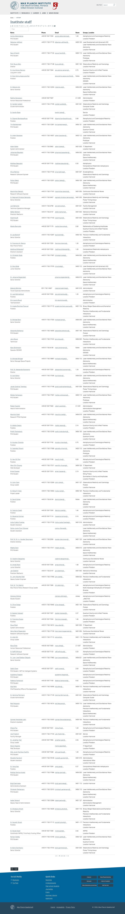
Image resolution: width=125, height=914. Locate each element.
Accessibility (60, 907)
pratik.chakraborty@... (62, 431)
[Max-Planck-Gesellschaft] (13, 907)
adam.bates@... (60, 146)
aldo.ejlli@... (59, 637)
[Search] (114, 5)
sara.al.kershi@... (60, 53)
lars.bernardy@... (60, 206)
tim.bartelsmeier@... (61, 124)
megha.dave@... (60, 548)
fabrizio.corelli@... (61, 510)
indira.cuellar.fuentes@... (63, 522)
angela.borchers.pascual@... (64, 306)
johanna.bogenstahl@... (62, 277)
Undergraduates (51, 883)
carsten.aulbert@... (61, 104)
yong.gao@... (59, 766)
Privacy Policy (70, 907)
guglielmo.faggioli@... (62, 675)
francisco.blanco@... (61, 243)
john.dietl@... (59, 577)
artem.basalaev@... (61, 135)
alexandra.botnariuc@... (62, 331)
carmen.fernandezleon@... (63, 719)
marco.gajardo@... (61, 746)
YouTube (15, 883)
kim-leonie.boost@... (61, 300)
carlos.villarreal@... (61, 528)
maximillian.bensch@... (62, 191)
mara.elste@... (59, 646)
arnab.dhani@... (60, 565)
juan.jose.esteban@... (62, 658)
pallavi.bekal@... (60, 180)
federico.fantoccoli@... (62, 681)
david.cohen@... (60, 499)
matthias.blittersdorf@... (63, 249)
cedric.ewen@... (60, 669)
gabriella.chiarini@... (61, 448)
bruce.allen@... (60, 64)
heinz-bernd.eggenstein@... (63, 631)
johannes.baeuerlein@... (62, 152)
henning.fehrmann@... (62, 695)
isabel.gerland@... (61, 800)
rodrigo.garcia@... (60, 772)
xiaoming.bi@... (60, 218)
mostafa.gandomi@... (62, 758)
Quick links (50, 877)
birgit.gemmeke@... (61, 783)
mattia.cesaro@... (60, 425)
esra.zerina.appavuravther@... (64, 76)
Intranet (89, 881)
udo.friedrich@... (60, 734)
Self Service (105, 885)
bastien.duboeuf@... (61, 613)
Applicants (49, 898)
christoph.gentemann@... (63, 789)
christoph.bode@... (61, 255)
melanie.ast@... (60, 87)
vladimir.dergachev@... (62, 559)
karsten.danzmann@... (62, 539)
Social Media (16, 877)
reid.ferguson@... (60, 703)
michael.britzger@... (61, 359)
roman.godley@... (60, 837)
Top (15, 869)
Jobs (44, 13)
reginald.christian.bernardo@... (65, 197)
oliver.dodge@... (60, 605)
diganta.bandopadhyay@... (63, 118)
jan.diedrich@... (60, 571)
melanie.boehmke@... (62, 288)
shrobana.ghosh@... (61, 809)
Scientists (49, 880)
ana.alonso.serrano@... (62, 70)
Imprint (53, 907)
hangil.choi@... (60, 459)
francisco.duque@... (61, 619)
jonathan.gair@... (60, 740)
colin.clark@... (59, 482)
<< (56, 856)
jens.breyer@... (59, 339)
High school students (52, 886)
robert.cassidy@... (61, 406)
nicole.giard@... (60, 831)
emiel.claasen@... (60, 471)
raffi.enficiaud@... (60, 652)
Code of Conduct (105, 881)
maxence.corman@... (62, 516)
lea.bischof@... (60, 235)
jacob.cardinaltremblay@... (63, 387)
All (54, 26)
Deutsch (99, 5)
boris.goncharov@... (61, 848)
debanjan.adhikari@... (62, 42)
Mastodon (16, 880)
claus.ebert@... (60, 625)
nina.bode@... (59, 266)
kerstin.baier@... (60, 112)
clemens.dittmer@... (61, 596)
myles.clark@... (60, 491)
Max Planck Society (105, 877)
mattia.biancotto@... (61, 226)
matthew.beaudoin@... (62, 163)
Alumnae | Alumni (51, 895)
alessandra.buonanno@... (63, 369)
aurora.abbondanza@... (62, 36)
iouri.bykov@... (60, 376)
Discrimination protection (89, 885)
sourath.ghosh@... (61, 822)
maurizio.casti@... (61, 414)
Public (48, 892)
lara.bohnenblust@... (61, 294)
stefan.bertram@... (61, 212)
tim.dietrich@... (60, 585)
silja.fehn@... (59, 686)
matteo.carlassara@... (62, 395)
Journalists (49, 889)
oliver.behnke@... (60, 172)
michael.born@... (60, 320)
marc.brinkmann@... (61, 348)
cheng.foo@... (59, 728)
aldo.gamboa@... (60, 752)
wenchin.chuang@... (61, 465)
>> (68, 856)
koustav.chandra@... (61, 442)
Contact (89, 877)
